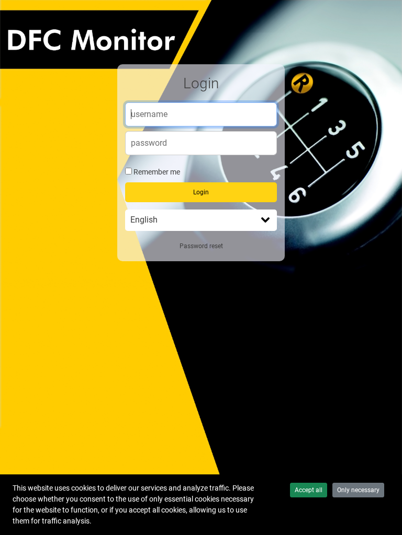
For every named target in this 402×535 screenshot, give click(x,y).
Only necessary (358, 490)
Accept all (308, 490)
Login (201, 192)
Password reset (201, 246)
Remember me (156, 172)
